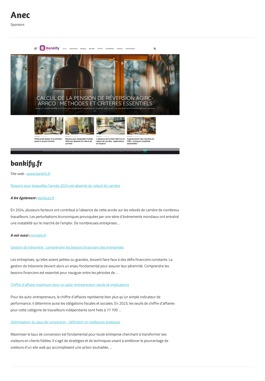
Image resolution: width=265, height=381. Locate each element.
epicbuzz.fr (46, 198)
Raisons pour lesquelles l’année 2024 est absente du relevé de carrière (65, 185)
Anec (20, 14)
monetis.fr (38, 235)
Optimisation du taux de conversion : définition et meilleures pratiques (65, 322)
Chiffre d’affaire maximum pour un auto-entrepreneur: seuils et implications (70, 284)
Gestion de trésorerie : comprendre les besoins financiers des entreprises (67, 247)
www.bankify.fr (38, 173)
